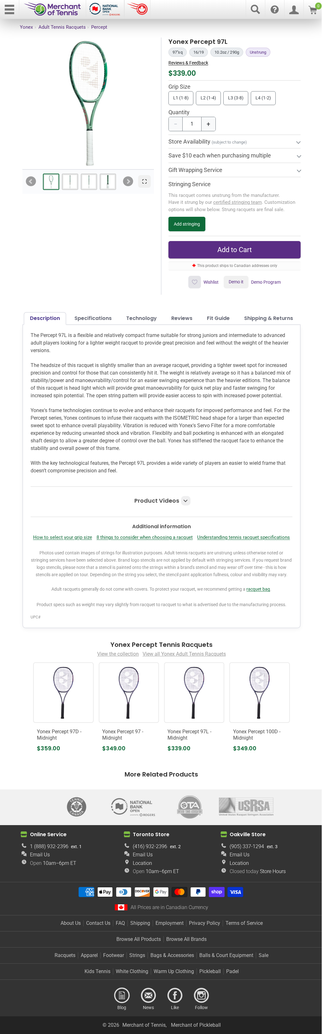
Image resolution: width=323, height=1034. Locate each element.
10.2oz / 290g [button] (226, 52)
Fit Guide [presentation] (215, 318)
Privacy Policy (202, 947)
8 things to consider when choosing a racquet (191, 545)
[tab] (51, 182)
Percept (99, 27)
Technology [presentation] (139, 318)
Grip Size (179, 87)
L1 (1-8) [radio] (181, 97)
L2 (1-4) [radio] (208, 97)
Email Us (39, 879)
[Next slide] (128, 181)
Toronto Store (149, 858)
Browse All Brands (184, 963)
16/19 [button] (198, 52)
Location (140, 887)
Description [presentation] (42, 318)
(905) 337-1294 (243, 870)
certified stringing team (235, 202)
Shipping (138, 947)
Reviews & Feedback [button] (188, 62)
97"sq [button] (178, 52)
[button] (159, 508)
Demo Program (262, 282)
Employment (167, 947)
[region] (88, 103)
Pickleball (207, 995)
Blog (119, 1019)
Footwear (111, 979)
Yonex (26, 27)
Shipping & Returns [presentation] (266, 318)
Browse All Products (136, 963)
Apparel (87, 979)
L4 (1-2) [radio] (263, 97)
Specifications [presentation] (90, 318)
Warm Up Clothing (171, 995)
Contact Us (96, 947)
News (146, 1019)
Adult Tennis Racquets (62, 27)
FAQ (117, 947)
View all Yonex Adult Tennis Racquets (181, 679)
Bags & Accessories (170, 979)
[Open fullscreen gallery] (144, 181)
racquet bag (256, 614)
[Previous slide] (31, 181)
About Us (68, 947)
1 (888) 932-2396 (48, 870)
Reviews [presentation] (179, 318)
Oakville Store (244, 858)
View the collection (115, 679)
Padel (230, 995)
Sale (261, 979)
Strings (135, 979)
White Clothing (129, 995)
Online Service (47, 858)
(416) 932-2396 (148, 870)
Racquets (62, 979)
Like (172, 1019)
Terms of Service (241, 947)
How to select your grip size (108, 545)
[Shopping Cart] (312, 12)
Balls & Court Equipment (224, 979)
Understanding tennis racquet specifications (159, 556)
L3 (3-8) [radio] (236, 97)
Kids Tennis (95, 995)
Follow (199, 1019)
